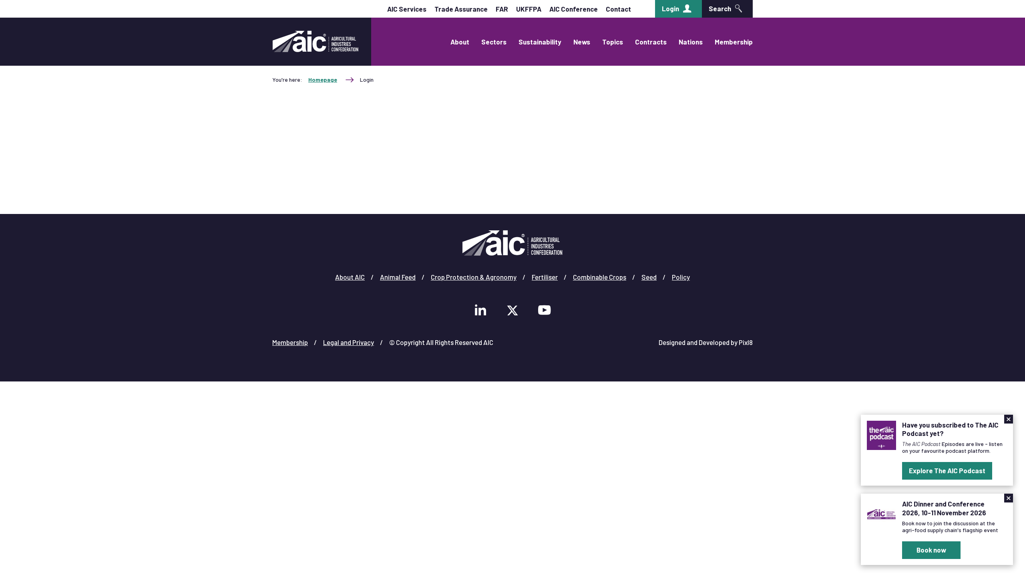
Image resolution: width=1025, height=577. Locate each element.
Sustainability (540, 42)
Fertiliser (545, 277)
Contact (618, 9)
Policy (681, 277)
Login (670, 8)
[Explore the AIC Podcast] (881, 434)
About (459, 42)
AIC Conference (573, 9)
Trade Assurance (461, 9)
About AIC (350, 277)
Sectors (493, 42)
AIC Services (406, 9)
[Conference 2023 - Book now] (881, 513)
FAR (502, 9)
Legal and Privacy (348, 342)
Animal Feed (398, 277)
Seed (649, 277)
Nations (691, 42)
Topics (612, 42)
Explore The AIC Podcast (947, 470)
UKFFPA (528, 9)
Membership (734, 42)
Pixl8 (746, 342)
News (581, 42)
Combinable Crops (599, 277)
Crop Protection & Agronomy (474, 277)
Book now (931, 550)
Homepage (322, 79)
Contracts (651, 42)
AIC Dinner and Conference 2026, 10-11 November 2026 (944, 508)
